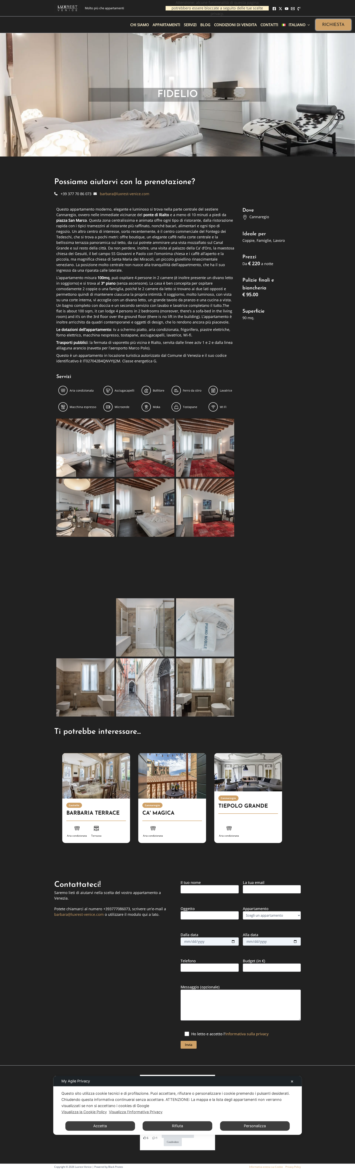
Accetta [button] (100, 1126)
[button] (333, 24)
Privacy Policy (293, 1167)
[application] (307, 24)
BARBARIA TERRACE (93, 813)
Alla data (250, 934)
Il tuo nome (191, 882)
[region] (177, 803)
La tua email (253, 882)
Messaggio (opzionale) (200, 986)
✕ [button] (292, 1081)
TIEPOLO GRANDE (243, 806)
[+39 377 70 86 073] (72, 193)
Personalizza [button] (255, 1126)
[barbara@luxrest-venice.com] (121, 193)
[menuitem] (296, 24)
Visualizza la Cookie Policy (84, 1112)
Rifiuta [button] (177, 1126)
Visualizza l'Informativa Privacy (136, 1112)
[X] (280, 8)
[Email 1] (293, 8)
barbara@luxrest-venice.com (79, 914)
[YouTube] (286, 8)
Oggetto (188, 908)
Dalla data (189, 934)
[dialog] (177, 1105)
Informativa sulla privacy (247, 1033)
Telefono (188, 960)
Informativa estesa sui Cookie (266, 1167)
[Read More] (96, 775)
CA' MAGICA (158, 813)
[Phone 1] (299, 8)
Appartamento (256, 908)
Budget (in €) (254, 960)
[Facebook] (274, 8)
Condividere (173, 1142)
